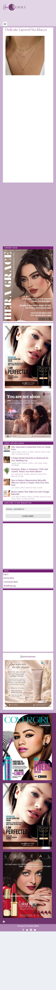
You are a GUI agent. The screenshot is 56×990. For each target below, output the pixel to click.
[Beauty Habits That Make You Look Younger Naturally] (7, 493)
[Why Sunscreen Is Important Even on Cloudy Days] (7, 448)
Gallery (24, 452)
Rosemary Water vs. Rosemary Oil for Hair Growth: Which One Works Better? (29, 470)
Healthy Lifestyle (34, 452)
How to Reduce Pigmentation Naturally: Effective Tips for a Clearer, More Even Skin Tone (30, 482)
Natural (22, 454)
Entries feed (9, 578)
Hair (36, 463)
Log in (6, 574)
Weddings (15, 465)
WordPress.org (10, 586)
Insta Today (46, 452)
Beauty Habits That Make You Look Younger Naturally (30, 493)
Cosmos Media (33, 926)
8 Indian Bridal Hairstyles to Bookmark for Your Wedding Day (30, 459)
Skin (27, 454)
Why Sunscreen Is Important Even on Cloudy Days (31, 448)
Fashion (24, 463)
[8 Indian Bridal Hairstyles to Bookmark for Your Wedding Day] (7, 459)
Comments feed (11, 582)
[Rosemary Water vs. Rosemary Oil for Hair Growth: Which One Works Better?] (7, 471)
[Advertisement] (29, 17)
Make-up (14, 454)
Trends (20, 476)
